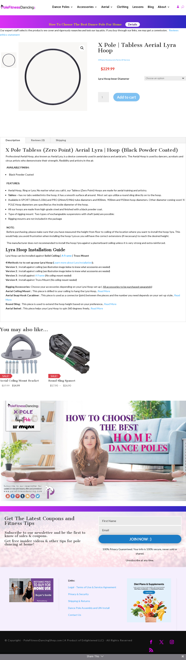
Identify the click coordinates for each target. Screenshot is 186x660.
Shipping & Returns (79, 601)
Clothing (122, 7)
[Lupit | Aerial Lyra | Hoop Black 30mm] (53, 76)
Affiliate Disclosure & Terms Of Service (114, 60)
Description (13, 140)
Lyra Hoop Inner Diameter (113, 78)
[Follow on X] (161, 642)
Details (132, 24)
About (162, 7)
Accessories (85, 7)
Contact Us (74, 614)
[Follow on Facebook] (151, 642)
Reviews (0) (38, 140)
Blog (151, 7)
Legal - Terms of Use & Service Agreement (92, 587)
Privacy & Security (78, 594)
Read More (104, 291)
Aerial (105, 7)
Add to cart (126, 97)
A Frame (40, 275)
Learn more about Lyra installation (73, 262)
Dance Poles (61, 7)
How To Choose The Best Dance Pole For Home (85, 24)
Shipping (61, 140)
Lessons (138, 7)
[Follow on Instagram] (172, 642)
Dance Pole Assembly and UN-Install (89, 607)
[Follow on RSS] (151, 650)
